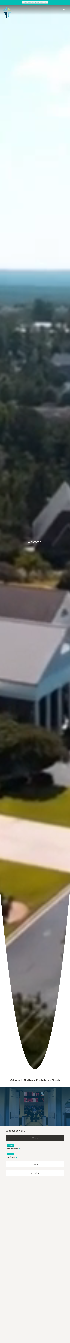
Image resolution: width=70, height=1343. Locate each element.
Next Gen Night (35, 1173)
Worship (35, 1138)
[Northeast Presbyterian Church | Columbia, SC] (7, 9)
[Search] (68, 10)
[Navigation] (64, 10)
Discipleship (35, 1164)
